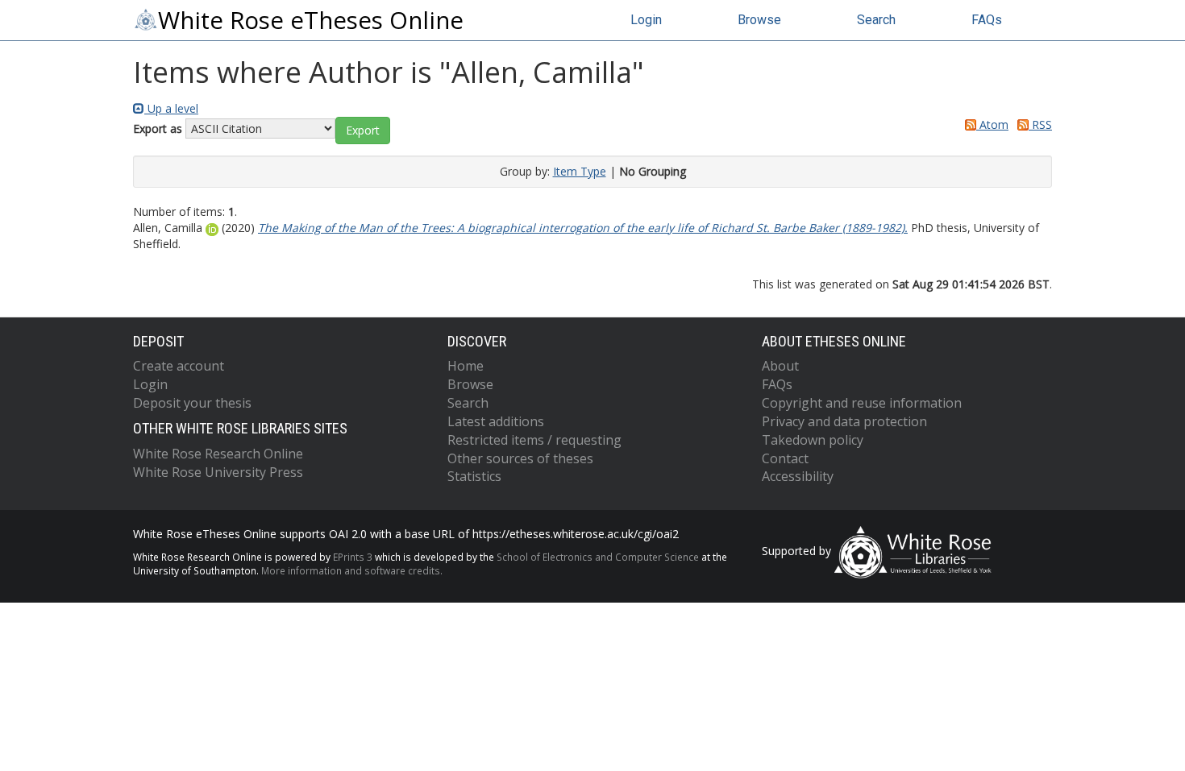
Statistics (474, 476)
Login (646, 19)
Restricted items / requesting (534, 440)
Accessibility (798, 476)
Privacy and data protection (844, 421)
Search (876, 19)
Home (465, 366)
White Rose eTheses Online (311, 20)
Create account (178, 366)
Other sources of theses (520, 458)
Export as (157, 128)
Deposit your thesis (192, 403)
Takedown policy (812, 440)
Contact (785, 458)
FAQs (986, 19)
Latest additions (495, 421)
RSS (1040, 124)
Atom (992, 124)
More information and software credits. (352, 570)
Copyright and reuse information (862, 403)
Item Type (579, 171)
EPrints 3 (352, 556)
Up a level (171, 108)
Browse (759, 19)
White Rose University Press (218, 472)
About (780, 366)
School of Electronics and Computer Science (598, 556)
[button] (362, 130)
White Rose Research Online (218, 453)
